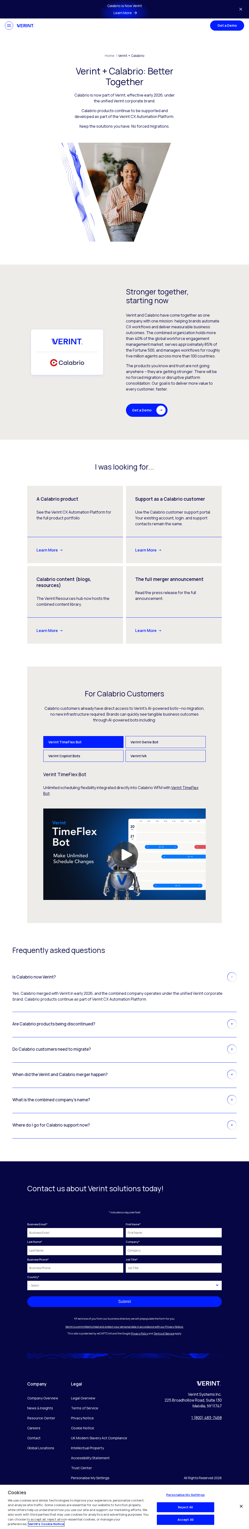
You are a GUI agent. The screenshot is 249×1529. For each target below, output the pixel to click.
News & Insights (40, 1408)
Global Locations (40, 1448)
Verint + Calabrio (131, 55)
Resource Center (41, 1418)
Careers (33, 1428)
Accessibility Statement (90, 1458)
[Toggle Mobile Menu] (9, 25)
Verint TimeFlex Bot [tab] (64, 742)
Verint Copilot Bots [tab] (64, 756)
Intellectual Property (87, 1448)
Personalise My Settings (90, 1478)
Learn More (47, 550)
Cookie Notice (82, 1428)
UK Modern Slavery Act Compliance (99, 1438)
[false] (241, 1506)
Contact (34, 1438)
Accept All (186, 1519)
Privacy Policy (139, 1333)
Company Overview (42, 1398)
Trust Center (81, 1468)
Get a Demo (227, 25)
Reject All (185, 1507)
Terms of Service (164, 1333)
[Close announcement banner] (240, 9)
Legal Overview (83, 1398)
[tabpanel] (124, 836)
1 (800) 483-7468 (206, 1417)
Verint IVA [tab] (139, 756)
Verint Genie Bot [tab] (144, 742)
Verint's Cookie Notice (46, 1524)
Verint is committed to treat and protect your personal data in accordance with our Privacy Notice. (124, 1326)
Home (111, 55)
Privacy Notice (82, 1418)
